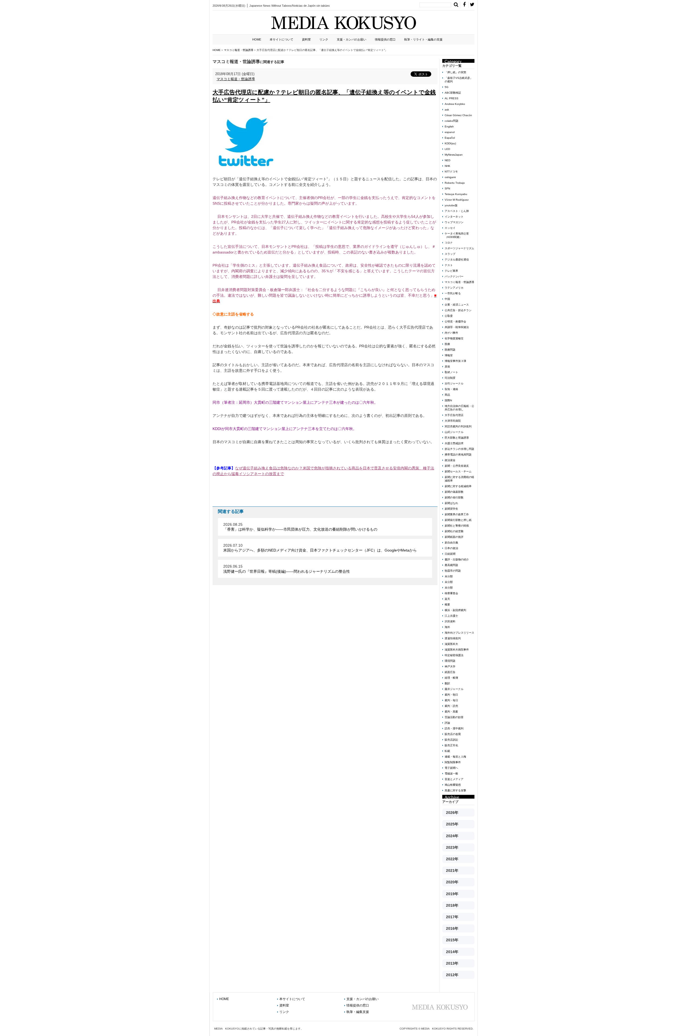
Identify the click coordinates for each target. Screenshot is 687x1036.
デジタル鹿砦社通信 (457, 259)
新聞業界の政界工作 (457, 514)
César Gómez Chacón (458, 115)
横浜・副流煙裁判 (455, 610)
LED (447, 149)
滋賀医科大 (451, 643)
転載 (447, 751)
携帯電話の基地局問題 (458, 454)
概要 (447, 604)
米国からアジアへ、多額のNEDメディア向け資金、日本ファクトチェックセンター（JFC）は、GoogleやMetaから (320, 550)
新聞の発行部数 (454, 497)
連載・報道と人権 (455, 756)
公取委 (449, 315)
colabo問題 (451, 120)
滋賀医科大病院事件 (457, 649)
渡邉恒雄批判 (453, 638)
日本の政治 (451, 548)
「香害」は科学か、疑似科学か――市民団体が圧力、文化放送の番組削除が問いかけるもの (300, 529)
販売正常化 (451, 745)
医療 (447, 344)
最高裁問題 (451, 565)
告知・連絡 (451, 389)
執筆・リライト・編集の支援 (423, 39)
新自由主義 (451, 542)
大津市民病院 (453, 420)
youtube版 (451, 205)
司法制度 (450, 377)
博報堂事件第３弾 (455, 360)
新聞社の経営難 (454, 531)
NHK (447, 165)
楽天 (447, 598)
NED (447, 160)
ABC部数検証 (453, 92)
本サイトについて (281, 39)
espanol (450, 132)
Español (450, 137)
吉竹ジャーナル (454, 383)
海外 (447, 627)
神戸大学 (450, 666)
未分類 (449, 576)
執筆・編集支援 (357, 1011)
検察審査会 (451, 593)
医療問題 (450, 349)
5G (446, 87)
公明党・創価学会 (455, 321)
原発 (447, 366)
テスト (449, 265)
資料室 (306, 39)
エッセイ (450, 227)
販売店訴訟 (451, 739)
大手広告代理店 (454, 415)
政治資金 (450, 460)
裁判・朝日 (451, 694)
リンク (323, 39)
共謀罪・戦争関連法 (457, 327)
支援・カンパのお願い (351, 39)
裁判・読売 (451, 705)
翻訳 (447, 683)
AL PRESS (451, 98)
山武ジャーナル (454, 432)
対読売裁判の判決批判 (458, 426)
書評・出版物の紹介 (457, 559)
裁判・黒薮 (451, 711)
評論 (447, 722)
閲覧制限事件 (453, 762)
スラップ (450, 253)
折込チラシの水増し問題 (459, 448)
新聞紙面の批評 (454, 536)
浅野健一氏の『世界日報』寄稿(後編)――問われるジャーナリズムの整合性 (286, 571)
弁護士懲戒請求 (454, 443)
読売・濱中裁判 (454, 728)
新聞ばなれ (451, 503)
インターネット (454, 216)
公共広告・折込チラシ (458, 310)
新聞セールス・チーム (458, 471)
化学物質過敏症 (454, 338)
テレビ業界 (451, 270)
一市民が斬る (453, 293)
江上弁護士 (451, 615)
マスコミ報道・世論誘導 (236, 79)
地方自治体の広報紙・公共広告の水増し (459, 408)
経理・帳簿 (451, 677)
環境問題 (450, 660)
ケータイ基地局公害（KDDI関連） (457, 235)
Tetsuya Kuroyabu (456, 194)
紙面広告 (450, 672)
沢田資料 (450, 621)
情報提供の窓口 (385, 39)
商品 (447, 394)
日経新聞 (450, 553)
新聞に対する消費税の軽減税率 (459, 479)
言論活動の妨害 (454, 717)
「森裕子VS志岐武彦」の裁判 (459, 79)
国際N (448, 400)
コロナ (449, 242)
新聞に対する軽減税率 (458, 486)
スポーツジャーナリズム (459, 248)
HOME (256, 39)
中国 (447, 298)
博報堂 (449, 355)
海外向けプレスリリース (459, 632)
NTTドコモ (451, 171)
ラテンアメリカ (454, 287)
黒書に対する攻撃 (455, 790)
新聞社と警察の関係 (457, 525)
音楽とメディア (454, 779)
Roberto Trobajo (455, 182)
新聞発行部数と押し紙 (458, 520)
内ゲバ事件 (451, 332)
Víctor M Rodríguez (457, 199)
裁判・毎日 (451, 700)
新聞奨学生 (451, 508)
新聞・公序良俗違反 (457, 465)
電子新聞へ (451, 767)
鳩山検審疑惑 (453, 784)
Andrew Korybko (455, 103)
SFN (447, 188)
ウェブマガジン (454, 222)
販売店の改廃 (453, 734)
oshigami (450, 177)
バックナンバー (454, 276)
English (449, 126)
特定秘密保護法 (454, 655)
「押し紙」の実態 (455, 72)
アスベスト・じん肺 (457, 211)
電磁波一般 (451, 773)
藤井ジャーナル (454, 689)
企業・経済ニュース (457, 304)
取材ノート (451, 372)
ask (447, 109)
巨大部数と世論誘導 (457, 437)
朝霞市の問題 (453, 570)
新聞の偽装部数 (454, 491)
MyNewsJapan (454, 154)
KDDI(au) (450, 143)
